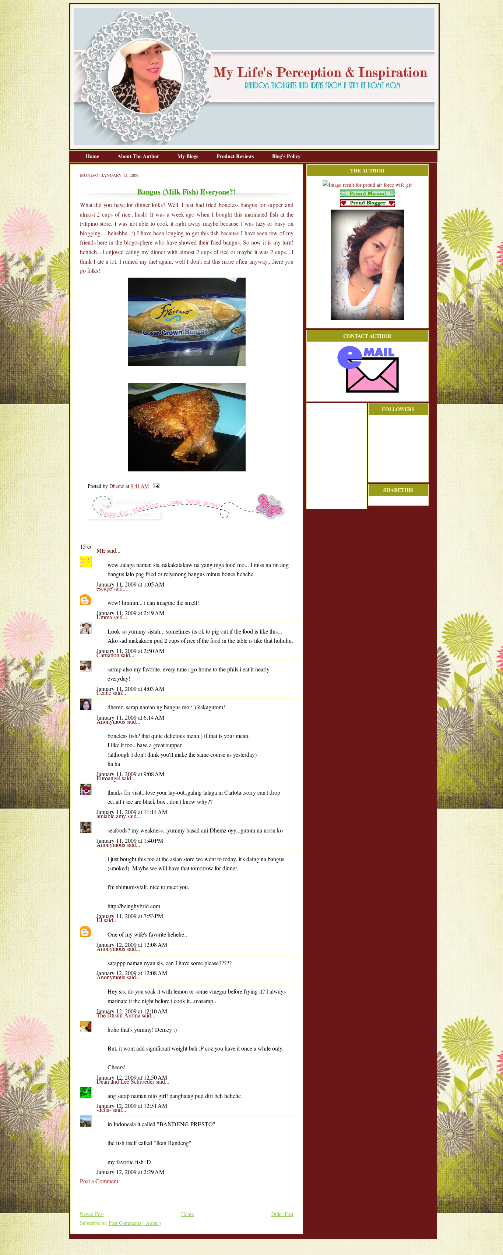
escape (104, 588)
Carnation (108, 655)
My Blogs (188, 156)
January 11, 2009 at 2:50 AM (130, 651)
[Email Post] (154, 485)
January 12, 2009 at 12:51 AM (131, 1105)
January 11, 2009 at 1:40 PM (129, 840)
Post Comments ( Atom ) (135, 1222)
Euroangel (109, 778)
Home (93, 156)
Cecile (104, 692)
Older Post (282, 1214)
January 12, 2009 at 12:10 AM (131, 1011)
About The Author (139, 156)
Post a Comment (99, 1181)
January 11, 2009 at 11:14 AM (131, 812)
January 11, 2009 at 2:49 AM (130, 613)
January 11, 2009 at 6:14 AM (130, 717)
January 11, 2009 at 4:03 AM (130, 688)
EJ (100, 920)
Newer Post (92, 1214)
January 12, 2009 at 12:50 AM (131, 1077)
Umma (104, 617)
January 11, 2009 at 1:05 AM (130, 584)
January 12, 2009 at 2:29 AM (130, 1172)
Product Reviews (236, 156)
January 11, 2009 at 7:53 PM (129, 916)
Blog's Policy (286, 156)
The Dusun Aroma (119, 1015)
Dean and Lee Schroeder (126, 1081)
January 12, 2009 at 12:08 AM (131, 944)
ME (101, 550)
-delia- (104, 1109)
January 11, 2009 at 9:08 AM (130, 774)
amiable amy (111, 816)
